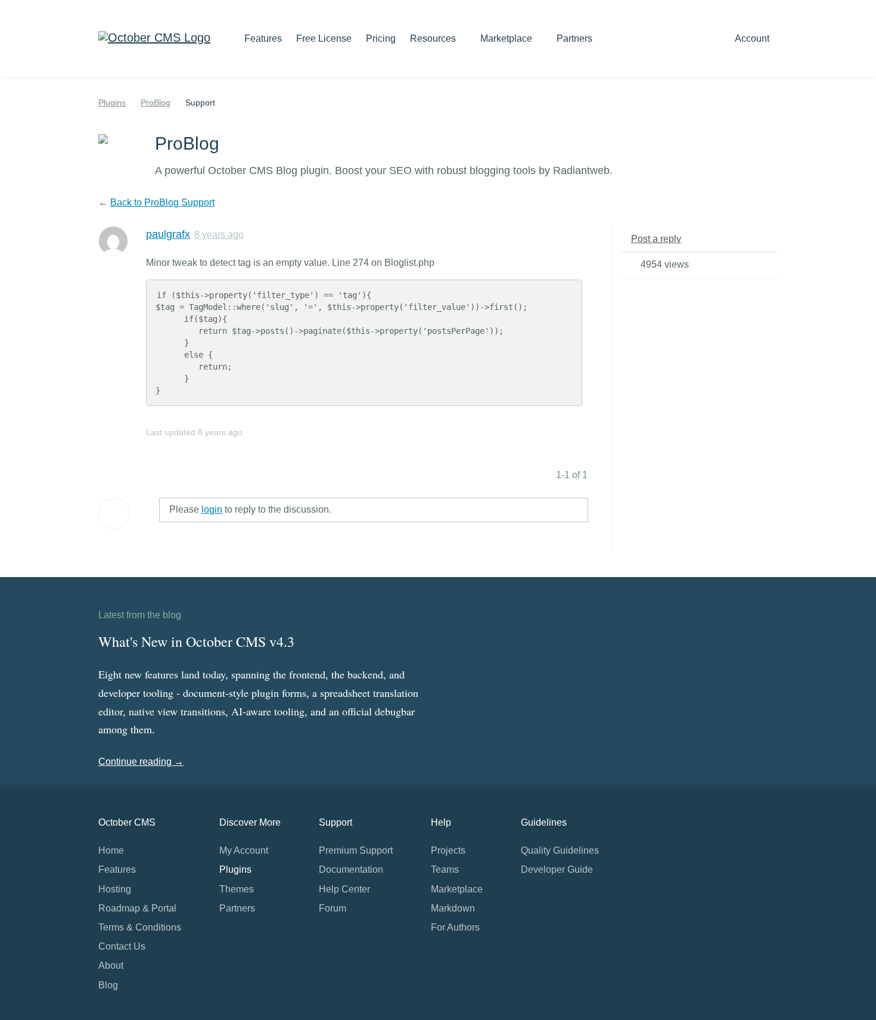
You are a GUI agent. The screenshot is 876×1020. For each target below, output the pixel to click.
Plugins (112, 102)
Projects (448, 850)
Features (263, 38)
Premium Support (356, 850)
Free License (324, 38)
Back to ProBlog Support (162, 202)
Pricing (381, 38)
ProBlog (155, 102)
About (110, 965)
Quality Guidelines (560, 850)
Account (753, 38)
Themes (236, 889)
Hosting (114, 889)
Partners (574, 38)
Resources (434, 38)
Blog (108, 985)
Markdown (453, 908)
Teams (445, 869)
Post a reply (656, 239)
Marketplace (507, 38)
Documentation (351, 869)
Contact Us (121, 946)
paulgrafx (168, 234)
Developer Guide (557, 869)
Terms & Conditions (139, 927)
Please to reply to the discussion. (250, 509)
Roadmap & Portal (137, 908)
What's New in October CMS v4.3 (196, 641)
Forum (332, 908)
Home (111, 850)
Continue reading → (141, 762)
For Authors (455, 927)
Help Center (344, 889)
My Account (243, 850)
